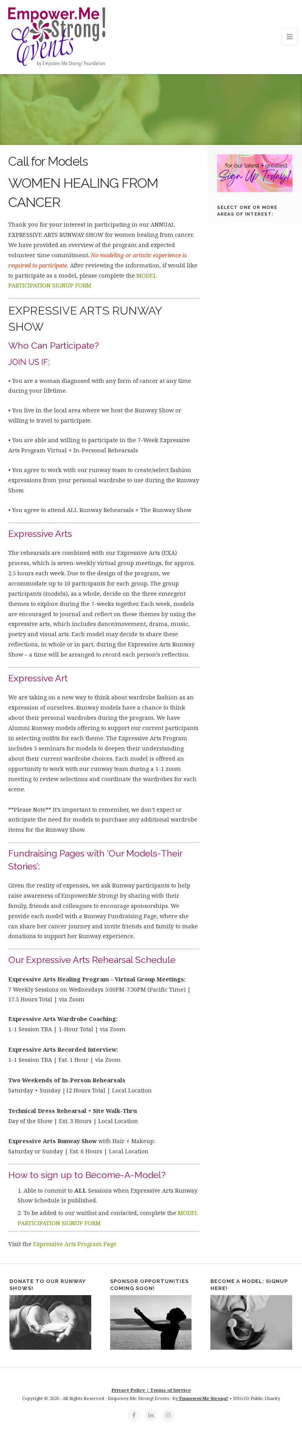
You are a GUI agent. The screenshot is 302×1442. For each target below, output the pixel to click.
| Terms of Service (168, 1390)
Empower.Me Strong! (203, 1398)
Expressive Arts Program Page (74, 1244)
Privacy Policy (129, 1390)
